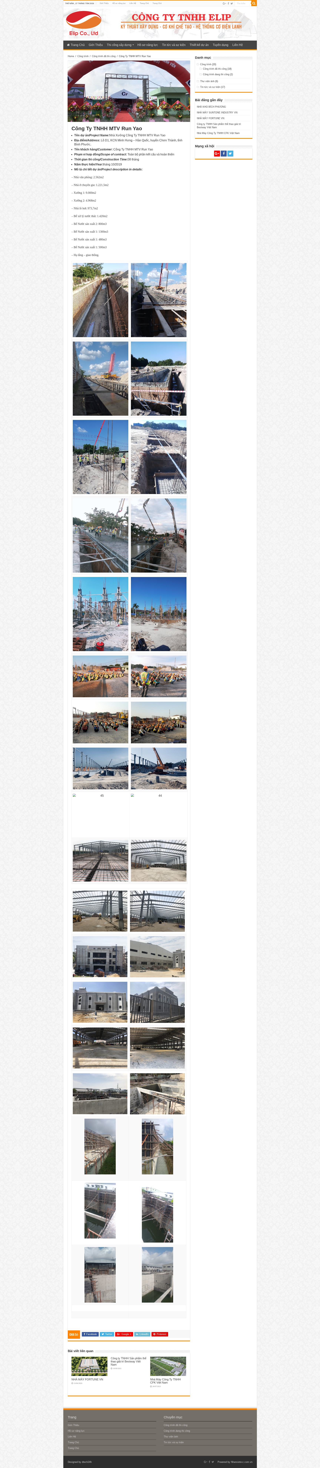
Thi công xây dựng (119, 44)
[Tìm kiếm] (254, 3)
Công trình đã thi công (104, 56)
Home (71, 56)
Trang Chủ (144, 3)
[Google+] (224, 3)
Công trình (83, 56)
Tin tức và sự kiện (174, 44)
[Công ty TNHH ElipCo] (83, 22)
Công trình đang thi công (216, 74)
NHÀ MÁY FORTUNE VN (87, 1379)
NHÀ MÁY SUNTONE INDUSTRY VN (217, 112)
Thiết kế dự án (199, 44)
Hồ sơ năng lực (119, 3)
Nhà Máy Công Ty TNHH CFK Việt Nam (165, 1381)
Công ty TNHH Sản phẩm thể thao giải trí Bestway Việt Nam (128, 1361)
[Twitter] (231, 3)
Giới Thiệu (104, 3)
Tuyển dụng (220, 44)
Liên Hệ (132, 3)
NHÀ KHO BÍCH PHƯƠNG (211, 106)
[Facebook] (228, 3)
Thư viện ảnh (207, 81)
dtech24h (87, 1462)
